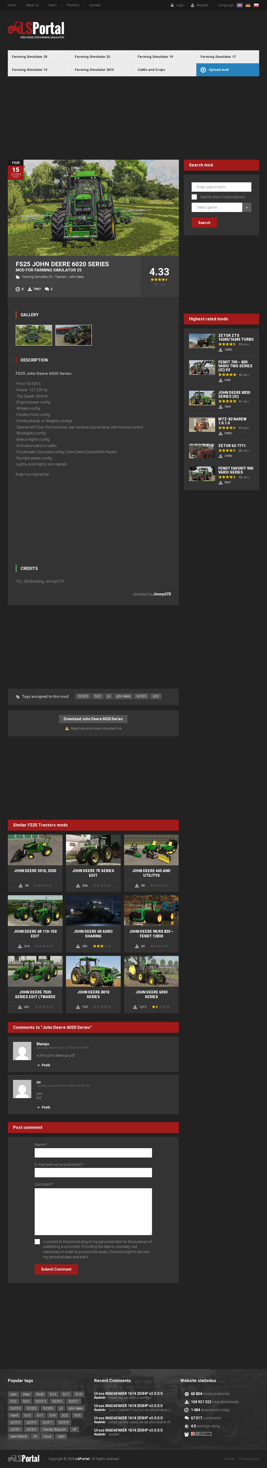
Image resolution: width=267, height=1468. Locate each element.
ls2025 (141, 696)
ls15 (28, 1415)
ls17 (40, 1415)
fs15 (53, 1394)
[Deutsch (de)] (248, 5)
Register (203, 5)
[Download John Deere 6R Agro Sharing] (93, 910)
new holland (18, 1436)
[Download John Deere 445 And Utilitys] (151, 850)
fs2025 (83, 696)
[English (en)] (239, 5)
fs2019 (15, 1408)
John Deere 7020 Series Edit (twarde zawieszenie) (35, 997)
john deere (123, 696)
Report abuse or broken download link (96, 728)
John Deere (76, 277)
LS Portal (36, 30)
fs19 (79, 1394)
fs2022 (32, 1408)
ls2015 (31, 1422)
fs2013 (41, 1401)
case (13, 1394)
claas (26, 1394)
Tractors (60, 277)
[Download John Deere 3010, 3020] (35, 850)
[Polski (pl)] (256, 5)
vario (61, 1436)
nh (35, 1436)
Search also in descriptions (222, 197)
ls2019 (64, 1422)
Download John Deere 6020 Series (93, 719)
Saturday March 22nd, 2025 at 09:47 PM (62, 1047)
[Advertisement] (133, 118)
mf (74, 1429)
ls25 (156, 696)
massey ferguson (54, 1429)
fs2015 (57, 1401)
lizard (14, 1415)
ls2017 (47, 1422)
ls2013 (15, 1422)
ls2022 (15, 1429)
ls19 (53, 1415)
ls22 (65, 1415)
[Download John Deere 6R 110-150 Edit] (35, 910)
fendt (40, 1394)
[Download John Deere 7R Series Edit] (93, 850)
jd (108, 696)
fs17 (66, 1394)
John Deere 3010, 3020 (35, 871)
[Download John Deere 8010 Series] (93, 971)
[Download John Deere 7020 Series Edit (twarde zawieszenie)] (35, 971)
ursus (47, 1436)
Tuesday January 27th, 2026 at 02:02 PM (63, 1085)
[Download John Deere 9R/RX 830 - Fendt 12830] (151, 910)
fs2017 (74, 1401)
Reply (46, 1065)
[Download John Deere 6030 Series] (151, 971)
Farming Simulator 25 (37, 277)
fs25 (98, 696)
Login (180, 5)
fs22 (13, 1401)
